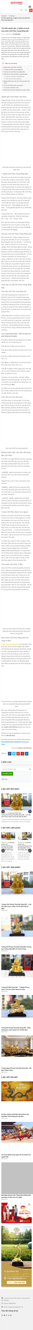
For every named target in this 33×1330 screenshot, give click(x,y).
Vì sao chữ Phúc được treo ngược (13, 85)
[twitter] (4, 1315)
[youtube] (9, 1315)
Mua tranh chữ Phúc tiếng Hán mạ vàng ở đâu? (17, 90)
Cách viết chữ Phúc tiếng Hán (13, 78)
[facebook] (2, 1315)
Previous (3, 811)
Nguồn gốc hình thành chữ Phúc (13, 67)
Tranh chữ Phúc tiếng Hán (10, 644)
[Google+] (18, 754)
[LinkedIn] (26, 754)
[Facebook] (9, 754)
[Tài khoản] (26, 10)
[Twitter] (14, 754)
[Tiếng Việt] (30, 10)
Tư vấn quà (11, 16)
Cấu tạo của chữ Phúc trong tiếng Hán (14, 72)
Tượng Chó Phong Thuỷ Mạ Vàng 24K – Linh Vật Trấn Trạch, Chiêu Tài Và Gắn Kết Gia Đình (7, 849)
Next (30, 811)
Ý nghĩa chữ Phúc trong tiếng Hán (13, 69)
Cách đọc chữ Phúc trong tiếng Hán (15, 76)
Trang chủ (3, 16)
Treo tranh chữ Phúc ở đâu (11, 87)
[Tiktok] (11, 1315)
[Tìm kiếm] (21, 10)
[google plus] (6, 1315)
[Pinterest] (22, 754)
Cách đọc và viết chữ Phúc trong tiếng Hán (15, 74)
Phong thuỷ (18, 813)
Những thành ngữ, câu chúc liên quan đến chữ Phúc (17, 82)
